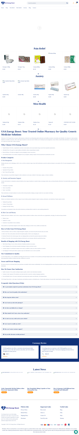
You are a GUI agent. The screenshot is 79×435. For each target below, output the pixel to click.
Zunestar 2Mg (36, 94)
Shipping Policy (24, 415)
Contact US (43, 415)
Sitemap (62, 418)
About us (42, 412)
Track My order (43, 418)
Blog (61, 409)
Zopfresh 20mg (6, 94)
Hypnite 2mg (66, 94)
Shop (61, 415)
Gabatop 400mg (52, 66)
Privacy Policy (24, 409)
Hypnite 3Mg (51, 94)
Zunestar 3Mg (20, 94)
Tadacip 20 (51, 122)
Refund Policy (24, 412)
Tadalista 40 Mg (21, 122)
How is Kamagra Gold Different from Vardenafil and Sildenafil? (64, 389)
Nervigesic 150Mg (6, 66)
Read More (4, 392)
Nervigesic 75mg (21, 66)
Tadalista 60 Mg (6, 122)
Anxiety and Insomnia (9, 178)
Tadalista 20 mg (36, 122)
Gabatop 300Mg (67, 66)
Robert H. (47, 353)
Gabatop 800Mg (36, 66)
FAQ (61, 412)
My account (43, 409)
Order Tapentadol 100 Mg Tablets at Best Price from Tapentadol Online (12, 389)
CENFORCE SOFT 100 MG (69, 122)
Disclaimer (23, 418)
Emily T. (7, 353)
